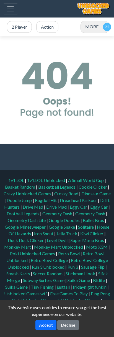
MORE (92, 26)
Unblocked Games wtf (26, 293)
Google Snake (62, 226)
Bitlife (99, 280)
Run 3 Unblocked (48, 266)
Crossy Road (66, 193)
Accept (46, 325)
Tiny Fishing (43, 286)
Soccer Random (48, 273)
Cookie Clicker (93, 186)
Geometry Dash (57, 213)
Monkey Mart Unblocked (59, 246)
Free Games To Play (69, 293)
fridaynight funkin (90, 286)
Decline (68, 325)
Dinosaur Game (96, 193)
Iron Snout (44, 233)
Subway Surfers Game (44, 280)
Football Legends (23, 213)
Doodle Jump (20, 200)
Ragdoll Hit (46, 200)
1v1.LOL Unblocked (46, 180)
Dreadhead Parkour (79, 200)
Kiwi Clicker (92, 233)
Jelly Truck (67, 233)
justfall (64, 286)
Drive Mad (33, 206)
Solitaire (86, 226)
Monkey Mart (18, 246)
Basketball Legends (57, 186)
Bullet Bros (94, 220)
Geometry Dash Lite (27, 220)
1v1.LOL (16, 180)
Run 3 (73, 266)
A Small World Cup (86, 180)
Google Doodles (65, 220)
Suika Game (79, 280)
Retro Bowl (69, 253)
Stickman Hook (81, 273)
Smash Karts (18, 273)
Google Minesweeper (25, 226)
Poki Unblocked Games (33, 253)
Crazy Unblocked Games (28, 193)
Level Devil (57, 240)
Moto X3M (97, 246)
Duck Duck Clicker (26, 240)
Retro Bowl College (50, 260)
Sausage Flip (93, 266)
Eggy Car (79, 206)
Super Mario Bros (88, 240)
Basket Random (20, 186)
